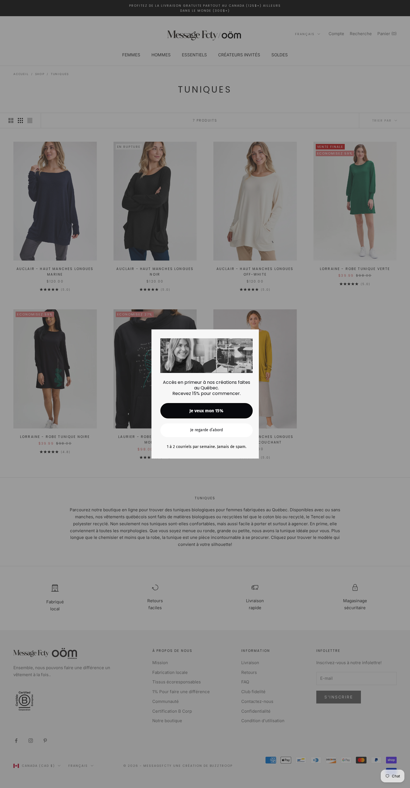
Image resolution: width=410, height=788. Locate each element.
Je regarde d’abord (206, 430)
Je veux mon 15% (206, 410)
